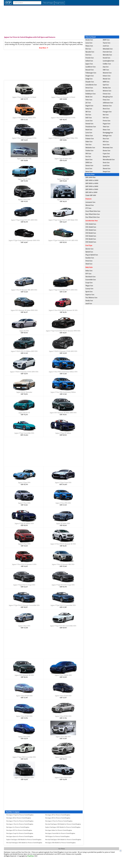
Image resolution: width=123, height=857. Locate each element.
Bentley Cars (107, 88)
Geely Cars (89, 109)
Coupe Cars (89, 283)
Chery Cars (106, 100)
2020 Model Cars (91, 242)
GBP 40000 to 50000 (92, 180)
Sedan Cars (89, 271)
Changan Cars (107, 112)
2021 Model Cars (91, 239)
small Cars (89, 303)
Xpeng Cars (106, 156)
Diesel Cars (89, 264)
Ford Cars (88, 55)
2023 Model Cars (91, 233)
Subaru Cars (106, 76)
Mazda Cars (106, 79)
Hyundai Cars (90, 52)
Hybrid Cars (89, 252)
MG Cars (88, 112)
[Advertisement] (61, 20)
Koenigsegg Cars (108, 133)
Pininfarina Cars (91, 127)
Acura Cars (89, 121)
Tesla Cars (106, 127)
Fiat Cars (88, 115)
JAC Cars (88, 103)
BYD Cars (106, 141)
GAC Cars (105, 118)
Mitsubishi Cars (108, 49)
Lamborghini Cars (108, 61)
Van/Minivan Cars (91, 297)
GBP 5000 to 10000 (91, 192)
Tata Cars (88, 144)
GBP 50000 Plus (90, 177)
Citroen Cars (106, 94)
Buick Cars (89, 130)
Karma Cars (106, 150)
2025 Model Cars (91, 227)
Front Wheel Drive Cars (93, 211)
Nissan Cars (89, 46)
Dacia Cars (106, 162)
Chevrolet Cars (107, 52)
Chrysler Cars (90, 82)
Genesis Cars (89, 124)
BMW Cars (106, 40)
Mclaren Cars (107, 91)
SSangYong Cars (108, 97)
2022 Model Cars (91, 236)
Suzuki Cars (106, 58)
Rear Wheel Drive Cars (93, 214)
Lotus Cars (89, 133)
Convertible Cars (91, 280)
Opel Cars (106, 85)
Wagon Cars (89, 286)
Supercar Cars (90, 294)
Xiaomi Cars (106, 168)
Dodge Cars (89, 79)
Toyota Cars (106, 43)
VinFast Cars (89, 150)
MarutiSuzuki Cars (109, 159)
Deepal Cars (106, 171)
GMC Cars (106, 70)
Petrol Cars (89, 261)
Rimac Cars (106, 130)
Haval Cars (106, 109)
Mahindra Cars (90, 147)
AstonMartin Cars (91, 85)
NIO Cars (88, 153)
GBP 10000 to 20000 (92, 189)
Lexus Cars (89, 43)
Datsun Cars (89, 165)
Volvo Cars (89, 100)
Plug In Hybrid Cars (92, 255)
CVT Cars (88, 208)
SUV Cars (88, 274)
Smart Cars (89, 159)
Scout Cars (89, 168)
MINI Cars (106, 82)
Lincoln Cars (89, 91)
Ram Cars (106, 138)
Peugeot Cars (90, 76)
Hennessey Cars (108, 147)
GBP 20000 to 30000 (92, 186)
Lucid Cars (106, 165)
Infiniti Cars (89, 61)
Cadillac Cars (107, 64)
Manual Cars (90, 205)
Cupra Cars (106, 153)
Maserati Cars (107, 73)
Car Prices (61, 849)
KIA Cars (88, 49)
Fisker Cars (89, 141)
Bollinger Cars (107, 135)
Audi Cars (106, 46)
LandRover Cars (91, 67)
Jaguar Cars (89, 64)
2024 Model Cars (91, 230)
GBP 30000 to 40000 (92, 183)
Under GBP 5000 (91, 195)
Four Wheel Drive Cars (93, 217)
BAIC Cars (89, 118)
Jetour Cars (89, 171)
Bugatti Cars (89, 106)
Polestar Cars (90, 138)
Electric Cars (89, 249)
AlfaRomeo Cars (108, 103)
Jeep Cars (105, 67)
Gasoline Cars (90, 258)
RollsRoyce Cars (91, 94)
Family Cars (89, 300)
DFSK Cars (89, 162)
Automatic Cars (90, 202)
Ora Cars (88, 156)
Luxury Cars (89, 288)
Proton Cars (106, 121)
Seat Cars (105, 115)
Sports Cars (89, 291)
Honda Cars (89, 40)
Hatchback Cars (90, 277)
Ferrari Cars (89, 88)
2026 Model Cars (91, 224)
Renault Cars (90, 70)
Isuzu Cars (106, 144)
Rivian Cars (89, 135)
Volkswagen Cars (91, 73)
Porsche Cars (90, 58)
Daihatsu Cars (107, 106)
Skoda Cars (89, 97)
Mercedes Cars (107, 55)
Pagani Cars (106, 124)
